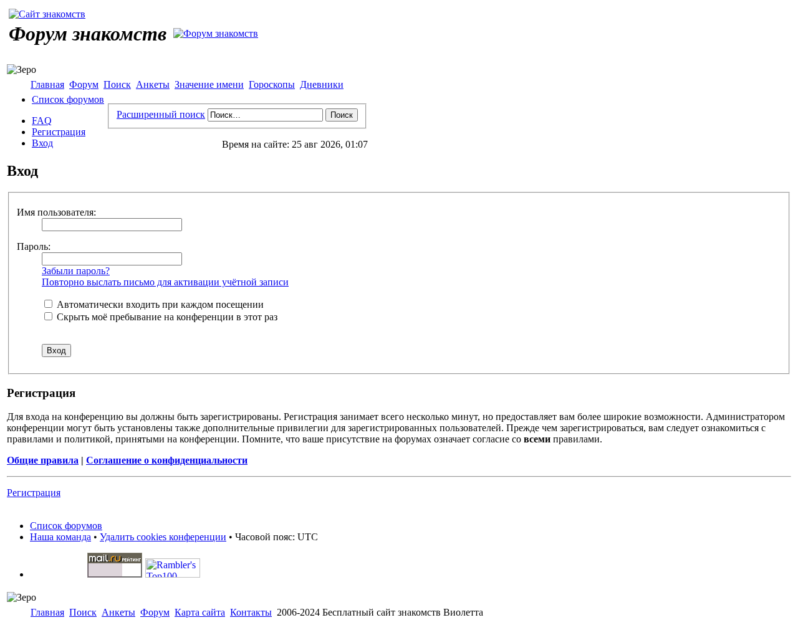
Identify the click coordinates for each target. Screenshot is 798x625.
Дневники (322, 84)
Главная (47, 84)
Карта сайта (200, 612)
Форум (84, 84)
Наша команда (60, 537)
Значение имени (209, 84)
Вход (42, 143)
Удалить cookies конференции (163, 537)
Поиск (117, 84)
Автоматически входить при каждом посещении (159, 304)
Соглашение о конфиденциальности (167, 460)
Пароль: (33, 246)
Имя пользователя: (56, 212)
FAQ (42, 120)
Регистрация (58, 131)
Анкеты (153, 84)
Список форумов (68, 99)
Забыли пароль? (76, 270)
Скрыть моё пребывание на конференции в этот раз (165, 317)
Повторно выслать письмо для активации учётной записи (165, 282)
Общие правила (43, 460)
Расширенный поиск (161, 114)
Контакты (251, 612)
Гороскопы (272, 84)
